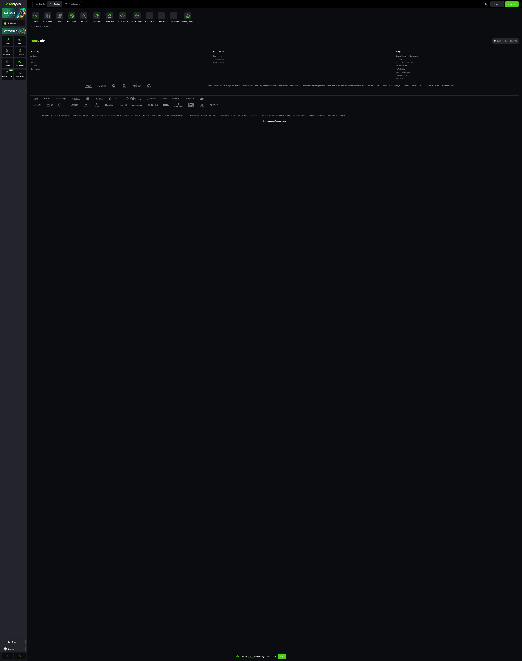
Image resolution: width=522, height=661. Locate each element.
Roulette (33, 66)
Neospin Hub (218, 62)
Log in (497, 4)
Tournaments (218, 59)
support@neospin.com (277, 121)
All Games (34, 56)
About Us (400, 79)
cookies (251, 656)
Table (32, 62)
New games (35, 69)
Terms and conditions (404, 62)
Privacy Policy (401, 66)
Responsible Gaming (404, 72)
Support (399, 59)
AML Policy (400, 69)
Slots (32, 59)
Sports (42, 4)
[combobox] (14, 649)
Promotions (217, 56)
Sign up (512, 4)
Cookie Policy (401, 75)
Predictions (74, 4)
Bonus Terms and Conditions (407, 56)
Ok (281, 656)
